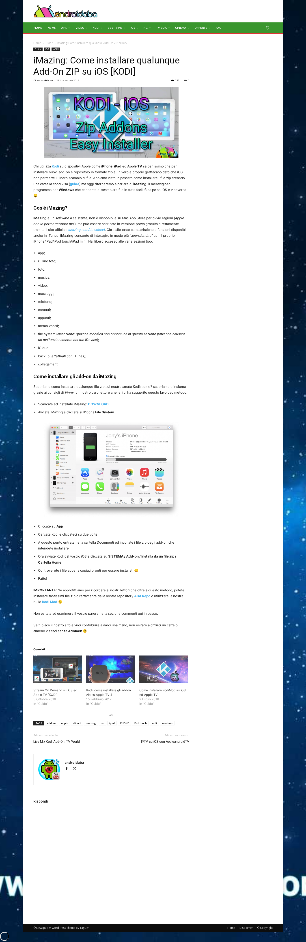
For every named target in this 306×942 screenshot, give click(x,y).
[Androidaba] (65, 11)
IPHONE (124, 723)
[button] (267, 28)
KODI (56, 49)
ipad (112, 723)
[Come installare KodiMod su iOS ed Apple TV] (163, 669)
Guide (49, 43)
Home (37, 43)
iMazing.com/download (86, 230)
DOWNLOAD (98, 404)
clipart (77, 723)
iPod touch (140, 723)
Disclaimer (246, 928)
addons (51, 723)
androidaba (45, 80)
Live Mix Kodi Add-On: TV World (56, 742)
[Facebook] (69, 769)
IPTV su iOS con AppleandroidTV (165, 742)
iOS (47, 49)
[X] (76, 769)
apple (64, 723)
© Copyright (265, 928)
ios (102, 723)
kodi (154, 723)
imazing (91, 723)
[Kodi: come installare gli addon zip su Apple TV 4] (110, 669)
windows (167, 723)
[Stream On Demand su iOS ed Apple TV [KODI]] (57, 669)
